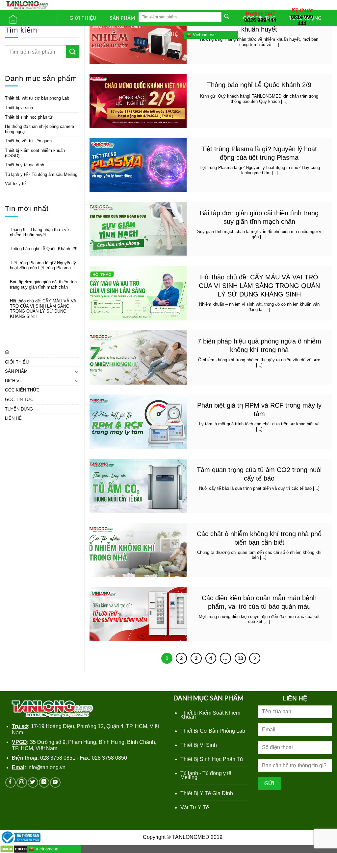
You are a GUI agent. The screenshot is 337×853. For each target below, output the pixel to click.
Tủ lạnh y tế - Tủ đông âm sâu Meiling (41, 174)
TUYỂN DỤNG (19, 409)
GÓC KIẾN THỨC (22, 390)
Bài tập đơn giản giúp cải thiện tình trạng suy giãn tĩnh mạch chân (43, 284)
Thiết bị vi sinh (19, 107)
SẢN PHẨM (16, 371)
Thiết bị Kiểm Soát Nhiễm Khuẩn (210, 715)
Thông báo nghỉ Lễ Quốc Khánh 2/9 (43, 248)
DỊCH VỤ (13, 380)
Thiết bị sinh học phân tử (29, 117)
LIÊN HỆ (168, 34)
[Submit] (226, 17)
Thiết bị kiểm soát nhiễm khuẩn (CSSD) (35, 153)
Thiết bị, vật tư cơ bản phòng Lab (37, 98)
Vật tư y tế (15, 183)
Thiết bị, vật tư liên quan (28, 140)
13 (240, 658)
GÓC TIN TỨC (19, 399)
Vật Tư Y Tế (194, 807)
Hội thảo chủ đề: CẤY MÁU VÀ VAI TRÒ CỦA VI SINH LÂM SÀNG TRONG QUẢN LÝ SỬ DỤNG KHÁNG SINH (44, 308)
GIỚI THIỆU (82, 18)
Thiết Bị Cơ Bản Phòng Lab (212, 731)
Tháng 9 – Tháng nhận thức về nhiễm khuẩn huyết (39, 232)
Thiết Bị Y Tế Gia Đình (206, 793)
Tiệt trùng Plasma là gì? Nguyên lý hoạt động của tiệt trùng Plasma (43, 265)
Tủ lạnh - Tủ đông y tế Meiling (205, 775)
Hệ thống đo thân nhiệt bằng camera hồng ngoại (39, 129)
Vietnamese (204, 34)
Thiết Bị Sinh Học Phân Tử (212, 759)
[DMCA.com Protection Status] (20, 848)
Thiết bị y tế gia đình (24, 164)
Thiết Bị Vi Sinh (198, 745)
